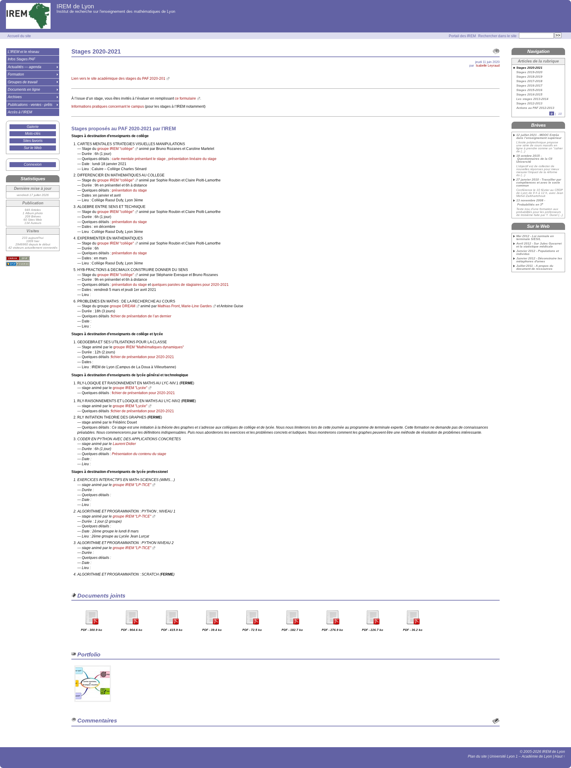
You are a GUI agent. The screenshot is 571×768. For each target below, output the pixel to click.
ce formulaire (185, 98)
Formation (16, 74)
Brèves (538, 125)
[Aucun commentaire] (496, 51)
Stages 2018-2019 (529, 76)
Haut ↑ (560, 756)
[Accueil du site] (28, 16)
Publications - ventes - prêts (30, 105)
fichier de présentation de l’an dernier (141, 316)
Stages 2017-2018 (529, 81)
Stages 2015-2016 (529, 90)
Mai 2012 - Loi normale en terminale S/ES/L (535, 238)
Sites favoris (33, 141)
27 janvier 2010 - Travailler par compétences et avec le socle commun (538, 182)
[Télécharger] (91, 626)
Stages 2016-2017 (529, 85)
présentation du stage (129, 190)
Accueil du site (19, 36)
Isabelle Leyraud (488, 65)
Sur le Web (33, 148)
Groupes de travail (22, 82)
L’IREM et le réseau (23, 52)
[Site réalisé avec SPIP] (18, 264)
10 (560, 113)
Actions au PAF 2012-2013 (535, 107)
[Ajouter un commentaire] (496, 721)
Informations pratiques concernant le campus (107, 106)
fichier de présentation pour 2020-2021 (142, 357)
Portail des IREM (462, 36)
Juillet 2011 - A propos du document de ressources (534, 267)
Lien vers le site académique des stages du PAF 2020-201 (118, 78)
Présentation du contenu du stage (139, 454)
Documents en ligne (24, 89)
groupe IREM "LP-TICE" (132, 485)
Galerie (33, 127)
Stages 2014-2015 (529, 94)
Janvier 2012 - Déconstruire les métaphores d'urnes (539, 260)
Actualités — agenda (24, 67)
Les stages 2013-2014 (532, 99)
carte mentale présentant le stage (139, 159)
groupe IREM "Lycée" (130, 388)
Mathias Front (169, 306)
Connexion (33, 164)
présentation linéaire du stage (192, 159)
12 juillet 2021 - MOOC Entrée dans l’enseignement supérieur (538, 137)
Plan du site (477, 756)
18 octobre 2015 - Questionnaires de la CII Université (534, 158)
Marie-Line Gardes (196, 306)
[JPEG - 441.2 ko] (92, 704)
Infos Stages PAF (21, 59)
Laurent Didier (124, 444)
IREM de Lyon (75, 6)
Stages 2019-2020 (529, 72)
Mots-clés (32, 133)
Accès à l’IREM (20, 112)
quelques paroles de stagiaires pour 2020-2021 (190, 285)
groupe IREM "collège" (115, 149)
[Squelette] (18, 258)
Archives (15, 97)
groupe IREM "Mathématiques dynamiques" (148, 347)
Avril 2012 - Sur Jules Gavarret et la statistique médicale (538, 245)
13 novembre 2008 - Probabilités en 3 (530, 202)
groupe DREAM (122, 306)
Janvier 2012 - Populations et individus (537, 253)
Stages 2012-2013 (529, 103)
